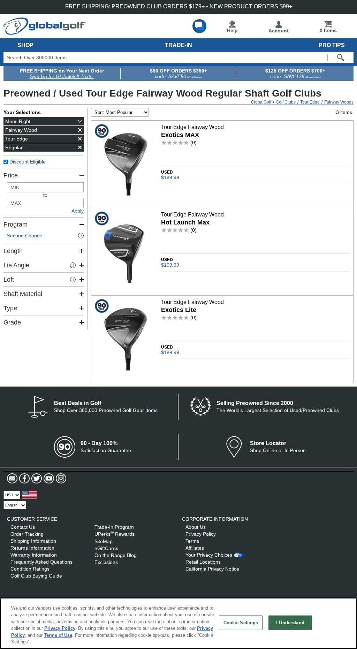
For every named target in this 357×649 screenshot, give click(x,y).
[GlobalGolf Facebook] (23, 478)
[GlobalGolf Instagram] (60, 478)
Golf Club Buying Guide (36, 576)
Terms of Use (58, 635)
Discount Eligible (27, 162)
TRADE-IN (178, 45)
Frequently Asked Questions (41, 562)
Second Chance (44, 235)
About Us (195, 527)
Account (278, 30)
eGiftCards (106, 548)
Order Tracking (27, 534)
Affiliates (194, 548)
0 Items (328, 30)
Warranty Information (33, 555)
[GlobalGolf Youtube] (48, 478)
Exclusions (106, 562)
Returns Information (32, 548)
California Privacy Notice (212, 569)
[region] (178, 623)
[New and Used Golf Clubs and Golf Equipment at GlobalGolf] (44, 32)
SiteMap (103, 541)
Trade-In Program (114, 527)
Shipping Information (33, 541)
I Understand (290, 622)
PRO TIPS (332, 45)
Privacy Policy (200, 534)
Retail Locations (203, 562)
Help (232, 30)
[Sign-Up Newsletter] (12, 478)
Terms (192, 541)
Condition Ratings (30, 569)
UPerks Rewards (114, 534)
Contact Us (22, 527)
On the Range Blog (115, 555)
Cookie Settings (240, 622)
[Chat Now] (199, 26)
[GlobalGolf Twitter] (36, 478)
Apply (77, 211)
